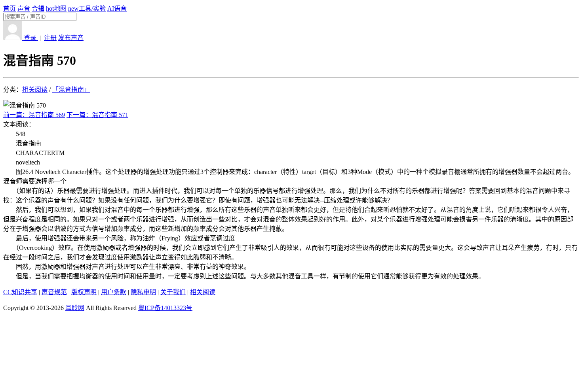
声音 (23, 8)
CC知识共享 (20, 292)
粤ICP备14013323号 (165, 307)
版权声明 (84, 292)
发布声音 (71, 37)
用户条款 (113, 292)
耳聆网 (74, 307)
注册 (50, 37)
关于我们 (173, 292)
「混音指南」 (71, 89)
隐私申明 (143, 292)
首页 (9, 8)
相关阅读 (35, 89)
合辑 (38, 8)
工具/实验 (87, 8)
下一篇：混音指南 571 (97, 115)
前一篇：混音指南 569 (34, 115)
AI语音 (117, 8)
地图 (56, 8)
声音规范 (54, 292)
